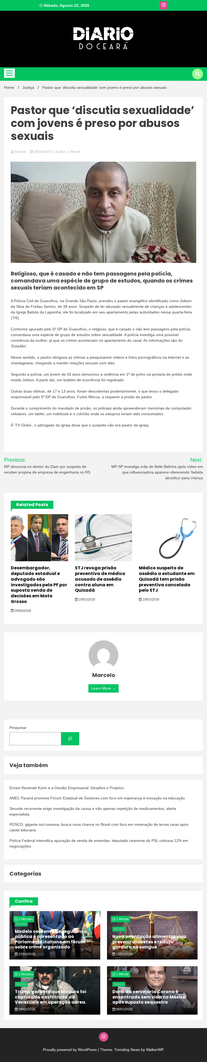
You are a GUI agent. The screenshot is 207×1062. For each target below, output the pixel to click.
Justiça (60, 152)
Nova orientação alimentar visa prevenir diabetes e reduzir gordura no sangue (149, 941)
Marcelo (20, 152)
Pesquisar (17, 727)
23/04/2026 (26, 954)
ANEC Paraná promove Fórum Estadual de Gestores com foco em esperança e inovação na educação (97, 798)
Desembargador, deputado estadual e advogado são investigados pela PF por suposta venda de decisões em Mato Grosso (39, 585)
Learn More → (103, 688)
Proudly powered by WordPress (70, 1049)
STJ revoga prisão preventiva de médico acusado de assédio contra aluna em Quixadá (100, 579)
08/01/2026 (26, 1009)
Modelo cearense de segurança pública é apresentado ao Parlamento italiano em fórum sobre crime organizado (51, 939)
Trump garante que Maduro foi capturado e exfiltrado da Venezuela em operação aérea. (50, 997)
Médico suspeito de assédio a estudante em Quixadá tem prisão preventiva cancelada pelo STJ (167, 579)
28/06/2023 (42, 152)
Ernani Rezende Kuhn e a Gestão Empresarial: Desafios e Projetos (66, 788)
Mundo (21, 924)
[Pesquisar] (70, 738)
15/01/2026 (124, 954)
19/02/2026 (86, 599)
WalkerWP (154, 1049)
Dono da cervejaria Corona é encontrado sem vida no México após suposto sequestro (149, 997)
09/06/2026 (22, 611)
